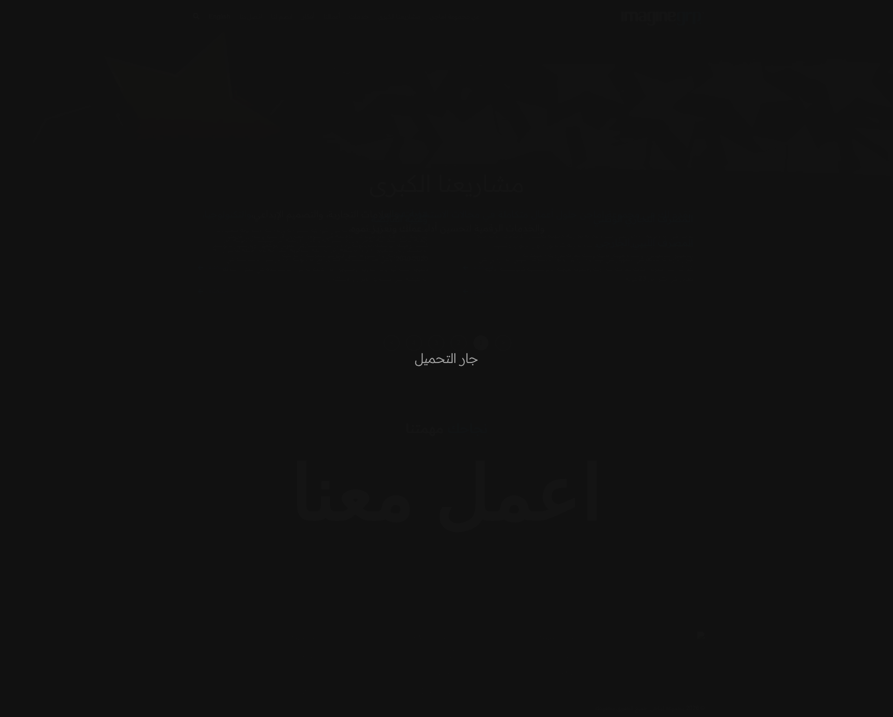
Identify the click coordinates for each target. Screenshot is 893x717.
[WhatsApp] (23, 693)
